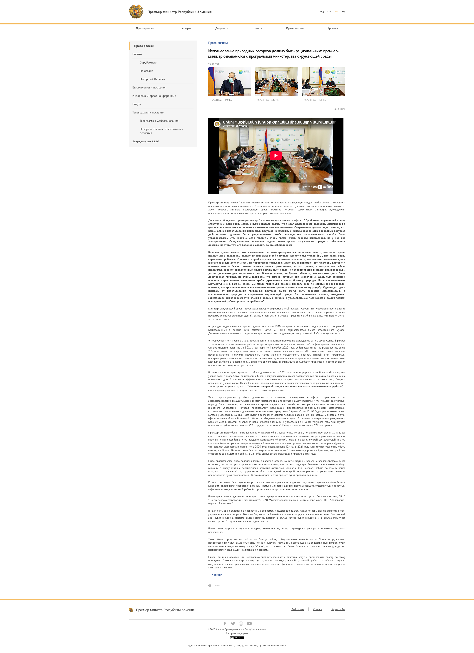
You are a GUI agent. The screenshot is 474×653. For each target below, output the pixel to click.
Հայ (329, 11)
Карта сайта (338, 609)
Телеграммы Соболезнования (159, 121)
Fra (343, 11)
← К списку (215, 574)
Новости (257, 28)
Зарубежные (148, 62)
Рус (336, 11)
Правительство (294, 28)
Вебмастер (297, 609)
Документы (221, 28)
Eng (322, 11)
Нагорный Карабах (152, 79)
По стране (146, 71)
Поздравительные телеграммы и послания (161, 131)
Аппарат (186, 28)
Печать (217, 585)
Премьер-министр (146, 28)
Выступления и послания (149, 87)
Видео (136, 104)
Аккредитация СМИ (145, 141)
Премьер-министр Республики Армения (165, 609)
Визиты (137, 54)
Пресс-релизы (144, 46)
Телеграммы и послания (148, 112)
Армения (333, 28)
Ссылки (317, 609)
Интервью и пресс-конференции (154, 96)
